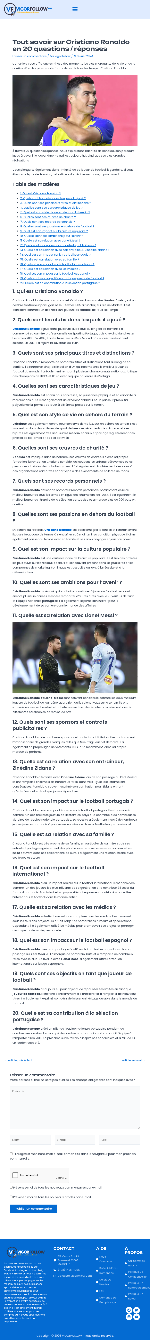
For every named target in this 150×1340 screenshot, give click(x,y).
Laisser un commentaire (29, 56)
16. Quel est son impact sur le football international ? (57, 264)
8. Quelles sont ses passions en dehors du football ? (57, 226)
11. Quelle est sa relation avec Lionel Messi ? (50, 240)
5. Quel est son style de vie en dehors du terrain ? (55, 212)
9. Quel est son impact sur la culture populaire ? (54, 231)
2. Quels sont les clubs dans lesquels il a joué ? (53, 198)
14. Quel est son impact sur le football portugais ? (55, 255)
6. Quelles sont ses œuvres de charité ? (48, 217)
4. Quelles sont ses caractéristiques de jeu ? (51, 208)
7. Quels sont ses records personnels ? (47, 222)
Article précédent (18, 1060)
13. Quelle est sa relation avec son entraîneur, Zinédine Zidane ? (65, 250)
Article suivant (134, 1060)
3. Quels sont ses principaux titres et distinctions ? (55, 203)
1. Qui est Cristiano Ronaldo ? (40, 193)
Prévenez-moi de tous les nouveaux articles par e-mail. (52, 1197)
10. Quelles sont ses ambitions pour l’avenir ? (51, 236)
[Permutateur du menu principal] (75, 9)
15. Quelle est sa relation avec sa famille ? (49, 259)
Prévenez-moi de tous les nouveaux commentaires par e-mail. (57, 1188)
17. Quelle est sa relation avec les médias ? (50, 269)
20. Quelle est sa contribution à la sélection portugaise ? (60, 283)
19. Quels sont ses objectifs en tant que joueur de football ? (62, 278)
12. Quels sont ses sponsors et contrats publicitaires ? (58, 245)
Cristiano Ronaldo (26, 329)
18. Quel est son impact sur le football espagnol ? (55, 274)
